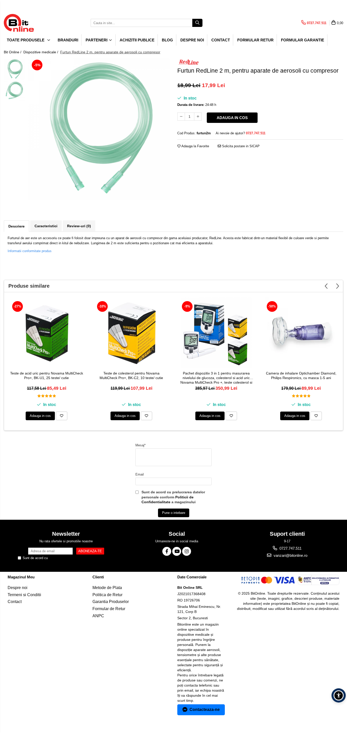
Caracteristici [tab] (46, 226)
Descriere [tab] (16, 226)
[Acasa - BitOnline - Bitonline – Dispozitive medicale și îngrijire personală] (29, 23)
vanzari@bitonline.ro (290, 555)
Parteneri (97, 40)
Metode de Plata (107, 587)
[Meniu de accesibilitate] (339, 695)
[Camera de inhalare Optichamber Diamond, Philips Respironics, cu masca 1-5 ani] (301, 332)
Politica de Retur (107, 595)
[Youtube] (176, 551)
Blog (167, 40)
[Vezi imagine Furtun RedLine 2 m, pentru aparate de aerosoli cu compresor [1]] (14, 90)
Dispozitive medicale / (41, 52)
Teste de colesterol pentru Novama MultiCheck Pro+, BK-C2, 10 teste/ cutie (131, 375)
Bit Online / (13, 52)
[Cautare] (197, 23)
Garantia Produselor (110, 601)
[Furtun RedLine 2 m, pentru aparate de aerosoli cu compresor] (99, 129)
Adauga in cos (232, 118)
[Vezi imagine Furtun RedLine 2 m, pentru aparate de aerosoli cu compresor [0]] (14, 69)
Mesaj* (140, 445)
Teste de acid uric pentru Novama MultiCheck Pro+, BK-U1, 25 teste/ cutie (46, 375)
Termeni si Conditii (24, 595)
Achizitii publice (137, 40)
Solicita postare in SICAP (240, 146)
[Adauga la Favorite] (61, 416)
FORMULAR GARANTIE (302, 40)
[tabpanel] (99, 129)
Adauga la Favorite (195, 146)
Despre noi (192, 40)
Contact (220, 40)
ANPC (98, 616)
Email (139, 474)
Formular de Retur (108, 609)
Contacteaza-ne (205, 709)
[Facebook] (166, 551)
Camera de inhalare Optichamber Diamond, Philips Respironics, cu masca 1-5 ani (301, 375)
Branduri (68, 40)
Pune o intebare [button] (173, 513)
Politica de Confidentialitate (69, 558)
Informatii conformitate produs (30, 251)
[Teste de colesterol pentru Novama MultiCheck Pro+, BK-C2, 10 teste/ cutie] (131, 332)
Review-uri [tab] (79, 226)
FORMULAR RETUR (255, 40)
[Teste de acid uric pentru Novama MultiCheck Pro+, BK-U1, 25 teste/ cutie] (46, 332)
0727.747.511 (290, 548)
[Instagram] (186, 551)
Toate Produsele (26, 40)
